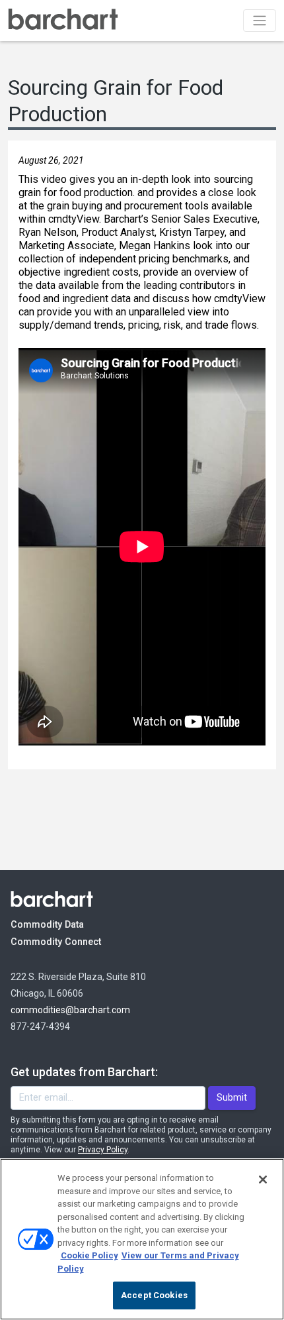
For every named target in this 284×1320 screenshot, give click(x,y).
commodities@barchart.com (70, 1010)
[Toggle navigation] (259, 20)
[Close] (262, 1179)
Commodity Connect (74, 942)
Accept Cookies (154, 1295)
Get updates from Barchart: (84, 1072)
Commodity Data (56, 924)
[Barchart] (63, 20)
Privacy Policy (102, 1149)
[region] (142, 1239)
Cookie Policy (89, 1255)
